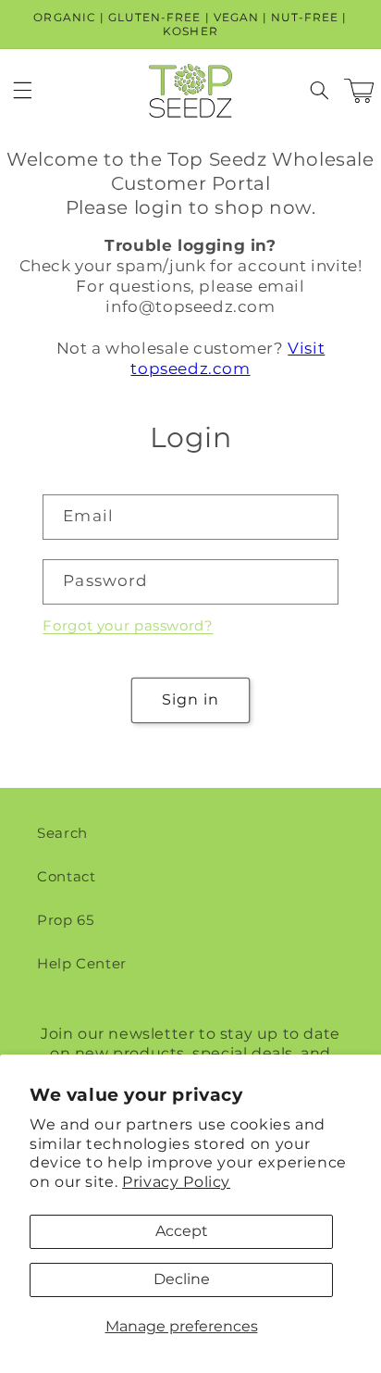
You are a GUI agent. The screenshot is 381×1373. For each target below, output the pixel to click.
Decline (182, 1279)
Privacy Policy (176, 1182)
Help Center (82, 963)
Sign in (190, 699)
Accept (181, 1231)
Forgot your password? (128, 626)
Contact (66, 876)
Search (62, 833)
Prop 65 (65, 920)
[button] (22, 90)
